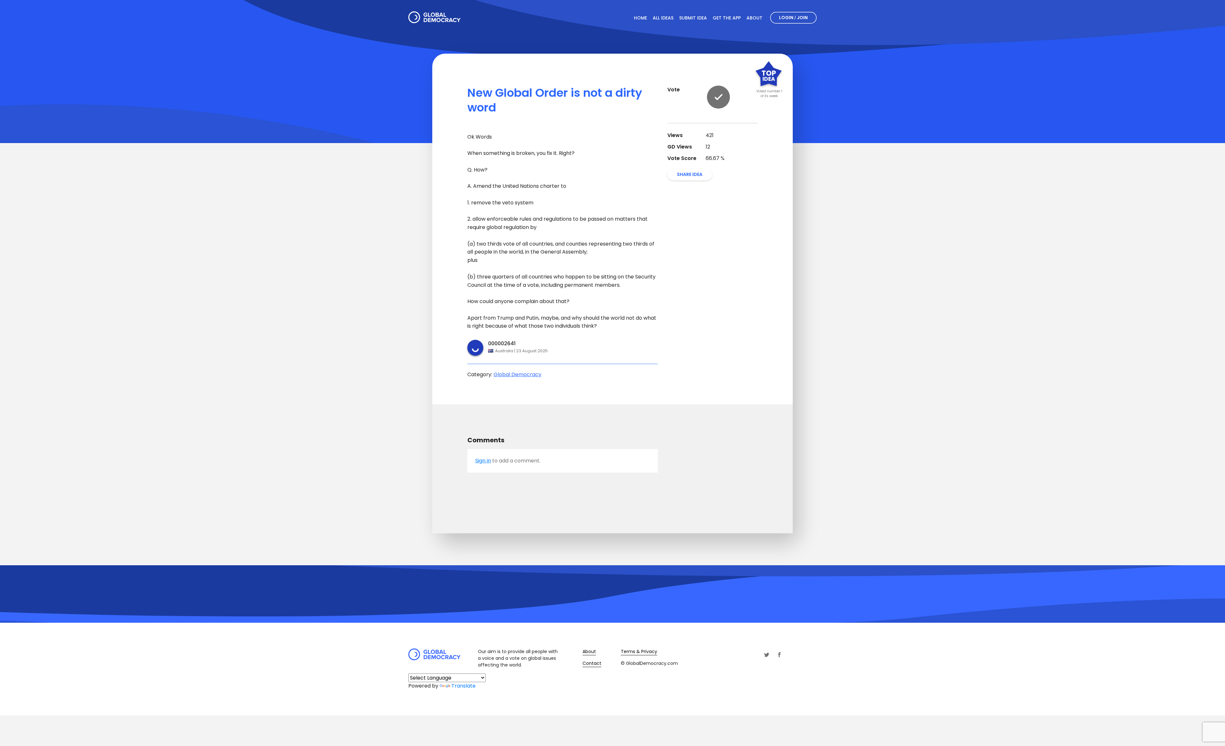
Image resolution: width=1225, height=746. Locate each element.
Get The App (727, 18)
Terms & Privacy (639, 651)
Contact (592, 663)
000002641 (502, 343)
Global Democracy (517, 374)
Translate (463, 685)
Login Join (793, 17)
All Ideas (663, 18)
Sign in (483, 460)
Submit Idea (693, 18)
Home (640, 18)
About (754, 18)
